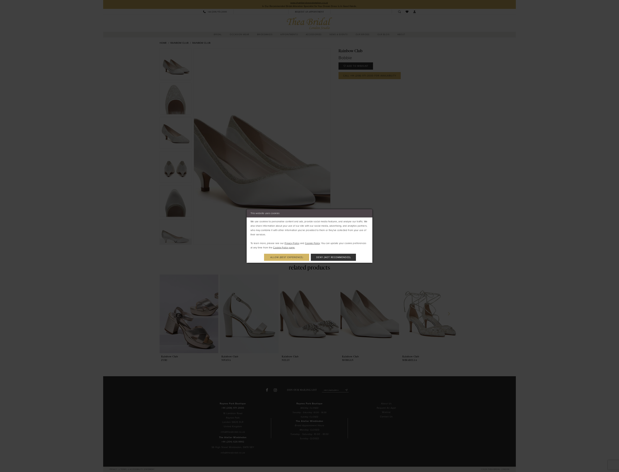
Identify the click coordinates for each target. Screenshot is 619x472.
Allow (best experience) (286, 257)
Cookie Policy (312, 243)
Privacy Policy (292, 243)
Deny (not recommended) (333, 257)
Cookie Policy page (284, 247)
